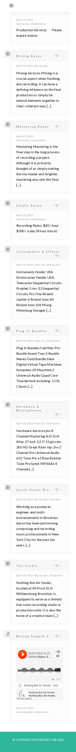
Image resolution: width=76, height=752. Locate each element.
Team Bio (54, 499)
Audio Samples (25, 712)
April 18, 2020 (24, 215)
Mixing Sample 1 (32, 636)
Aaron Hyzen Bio (32, 489)
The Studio (27, 565)
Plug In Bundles (32, 331)
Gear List (39, 264)
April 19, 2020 (24, 19)
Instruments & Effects (38, 251)
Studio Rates (38, 23)
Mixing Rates (29, 56)
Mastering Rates (32, 126)
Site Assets (23, 23)
